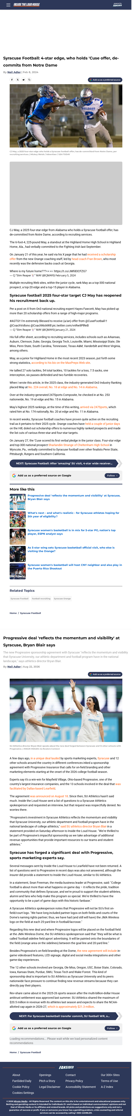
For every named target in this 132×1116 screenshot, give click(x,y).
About (16, 1075)
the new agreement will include (97, 950)
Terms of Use (109, 1081)
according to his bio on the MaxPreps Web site (60, 362)
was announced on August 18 (49, 796)
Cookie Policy (20, 1087)
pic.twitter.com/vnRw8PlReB (70, 325)
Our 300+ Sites (110, 1075)
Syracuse (103, 758)
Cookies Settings (23, 1092)
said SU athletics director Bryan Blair (84, 826)
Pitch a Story (47, 1081)
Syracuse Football (19, 598)
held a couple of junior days (102, 423)
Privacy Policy (74, 1081)
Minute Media (20, 1101)
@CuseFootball (95, 321)
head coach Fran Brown (87, 259)
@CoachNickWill (41, 325)
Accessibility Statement (81, 1087)
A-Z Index (107, 1087)
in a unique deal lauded (45, 758)
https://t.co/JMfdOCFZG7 (70, 271)
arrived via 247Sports (93, 407)
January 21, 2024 (65, 329)
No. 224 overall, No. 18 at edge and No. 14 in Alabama (62, 387)
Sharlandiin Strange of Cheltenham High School (78, 445)
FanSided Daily (21, 1081)
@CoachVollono (20, 325)
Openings (45, 1075)
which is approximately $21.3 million (71, 1006)
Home (13, 613)
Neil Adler (14, 72)
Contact (71, 1075)
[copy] (29, 79)
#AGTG (14, 321)
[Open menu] (8, 5)
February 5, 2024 (66, 275)
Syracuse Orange (62, 598)
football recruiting (41, 598)
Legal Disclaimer (49, 1087)
